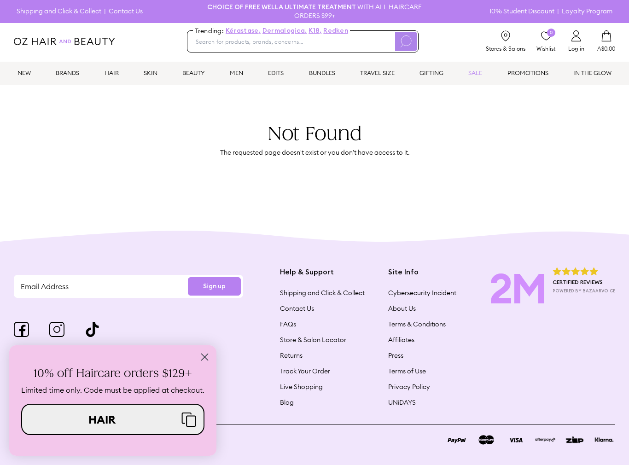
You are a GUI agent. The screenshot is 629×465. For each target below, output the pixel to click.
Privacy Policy (409, 387)
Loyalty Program (587, 11)
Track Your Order (305, 371)
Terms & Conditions (417, 324)
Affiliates (401, 340)
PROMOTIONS (527, 72)
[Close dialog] (205, 357)
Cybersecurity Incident (422, 293)
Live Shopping (301, 387)
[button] (112, 419)
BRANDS (67, 72)
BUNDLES (322, 72)
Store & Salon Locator (313, 340)
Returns (291, 355)
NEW (24, 72)
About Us (402, 308)
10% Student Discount (521, 11)
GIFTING (431, 72)
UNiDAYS (402, 402)
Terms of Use (407, 371)
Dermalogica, (284, 31)
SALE (475, 72)
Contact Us (126, 11)
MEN (236, 72)
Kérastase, (243, 31)
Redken (335, 31)
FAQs (288, 324)
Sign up (214, 286)
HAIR (112, 72)
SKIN (150, 72)
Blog (287, 402)
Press (395, 355)
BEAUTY (193, 72)
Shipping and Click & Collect (59, 11)
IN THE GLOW (592, 72)
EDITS (276, 72)
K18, (315, 31)
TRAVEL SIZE (377, 72)
